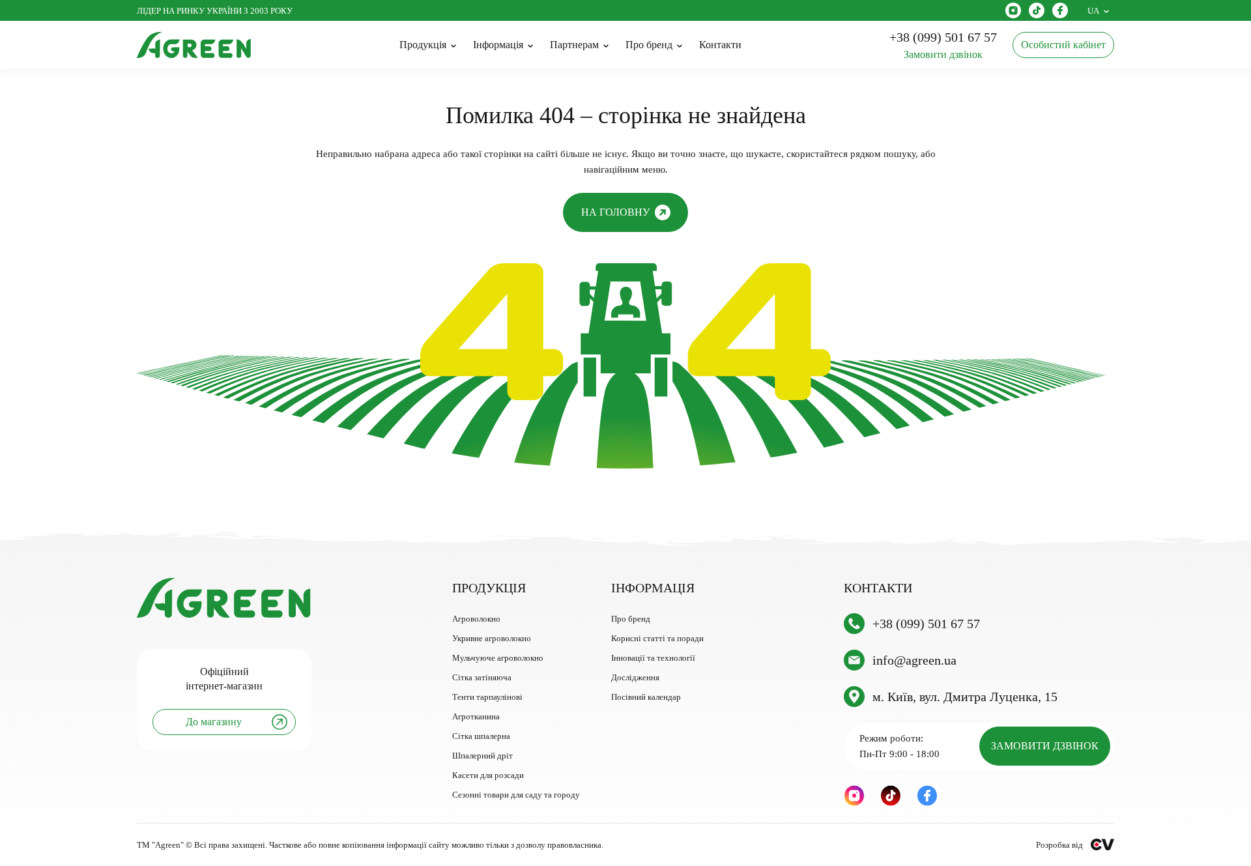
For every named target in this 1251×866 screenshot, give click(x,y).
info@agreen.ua (914, 660)
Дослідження (635, 677)
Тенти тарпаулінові (487, 697)
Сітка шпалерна (481, 736)
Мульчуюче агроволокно (497, 658)
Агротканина (476, 716)
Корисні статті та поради (657, 638)
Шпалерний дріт (482, 755)
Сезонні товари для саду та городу (516, 795)
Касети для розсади (488, 775)
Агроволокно (476, 619)
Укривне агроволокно (491, 638)
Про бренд (630, 619)
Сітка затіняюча (481, 677)
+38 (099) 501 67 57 (926, 623)
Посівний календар (646, 697)
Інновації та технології (653, 658)
